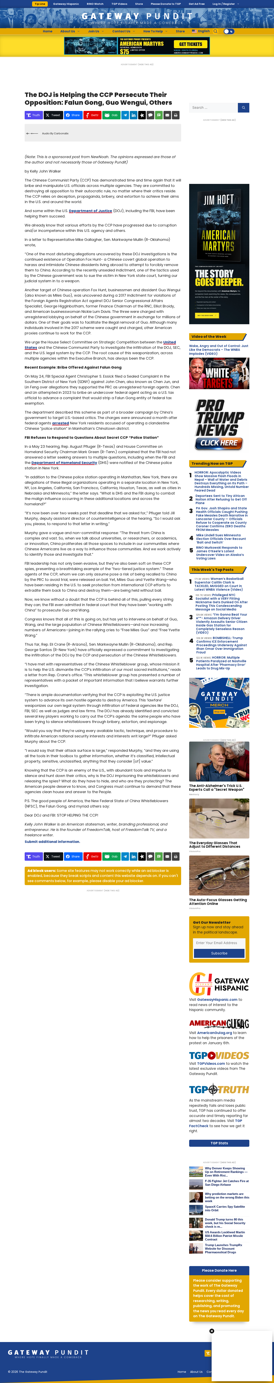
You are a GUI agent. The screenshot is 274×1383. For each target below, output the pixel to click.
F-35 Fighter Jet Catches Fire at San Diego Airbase (227, 1182)
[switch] (229, 31)
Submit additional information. (52, 841)
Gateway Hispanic (66, 4)
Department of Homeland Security (64, 462)
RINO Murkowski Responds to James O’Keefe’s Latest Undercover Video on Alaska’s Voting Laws (220, 553)
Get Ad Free (197, 4)
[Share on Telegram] (125, 115)
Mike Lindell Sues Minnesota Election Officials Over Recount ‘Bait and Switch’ (221, 538)
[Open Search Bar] (216, 31)
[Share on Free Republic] (142, 115)
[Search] (243, 108)
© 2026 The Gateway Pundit (27, 1372)
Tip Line (40, 4)
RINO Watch (95, 4)
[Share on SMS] (159, 115)
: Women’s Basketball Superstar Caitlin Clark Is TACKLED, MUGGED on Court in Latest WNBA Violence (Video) (219, 584)
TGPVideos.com (211, 1063)
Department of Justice (90, 210)
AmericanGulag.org (214, 1032)
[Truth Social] (208, 1353)
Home (47, 31)
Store (139, 4)
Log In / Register (224, 4)
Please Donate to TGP (166, 4)
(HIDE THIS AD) (145, 64)
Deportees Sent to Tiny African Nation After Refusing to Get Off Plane (221, 499)
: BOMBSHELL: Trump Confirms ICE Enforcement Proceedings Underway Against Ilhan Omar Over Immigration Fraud (221, 645)
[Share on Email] (167, 115)
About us (196, 1372)
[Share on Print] (176, 115)
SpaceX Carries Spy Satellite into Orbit (225, 1208)
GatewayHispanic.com (217, 999)
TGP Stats (219, 1143)
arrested (60, 423)
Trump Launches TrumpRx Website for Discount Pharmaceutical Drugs (223, 1248)
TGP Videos (119, 4)
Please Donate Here (219, 1270)
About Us (67, 31)
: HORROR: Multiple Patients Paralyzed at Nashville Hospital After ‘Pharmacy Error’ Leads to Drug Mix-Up (221, 663)
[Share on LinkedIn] (133, 115)
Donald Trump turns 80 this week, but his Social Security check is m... (225, 1223)
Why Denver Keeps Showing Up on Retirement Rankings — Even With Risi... (226, 1172)
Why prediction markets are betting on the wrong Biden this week (227, 1197)
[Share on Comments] (150, 115)
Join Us (93, 31)
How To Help (153, 31)
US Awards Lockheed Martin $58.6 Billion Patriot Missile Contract (225, 1235)
